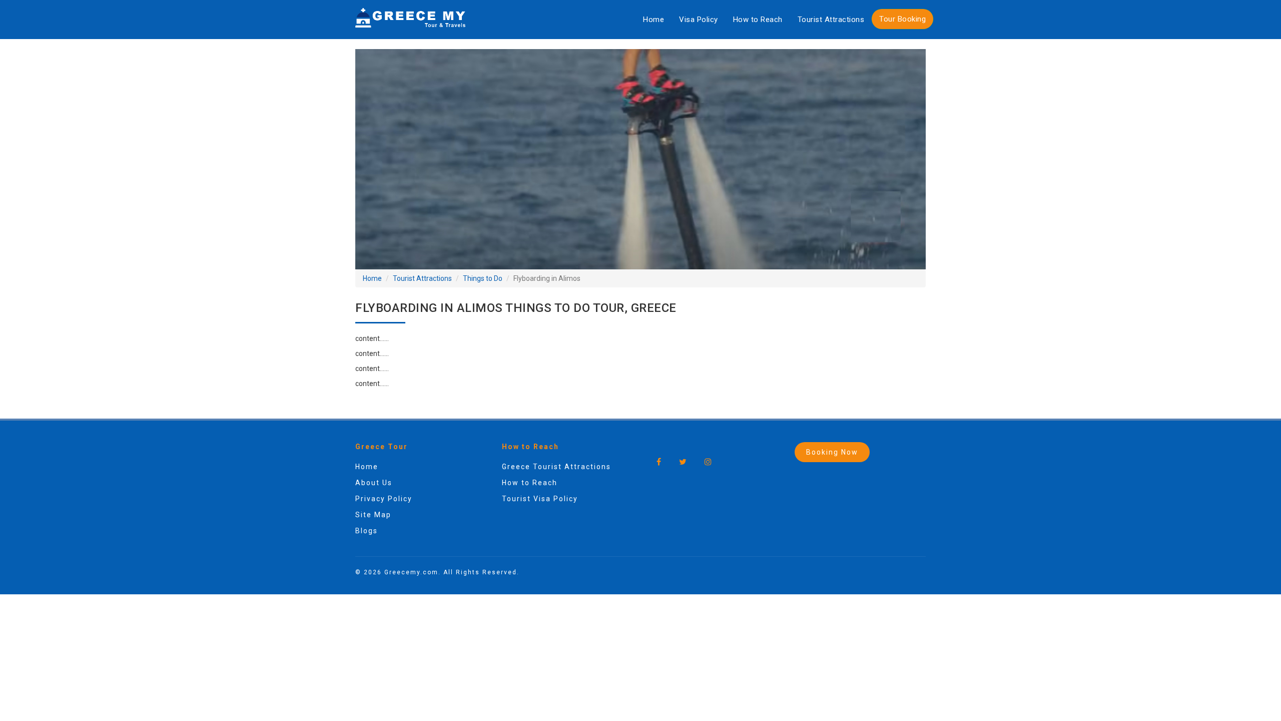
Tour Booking (902, 19)
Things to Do (482, 278)
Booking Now (832, 452)
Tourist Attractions (831, 19)
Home (653, 19)
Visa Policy (698, 19)
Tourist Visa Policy (540, 499)
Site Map (373, 515)
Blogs (366, 531)
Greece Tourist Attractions (556, 467)
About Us (373, 483)
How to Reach (758, 19)
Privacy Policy (383, 499)
